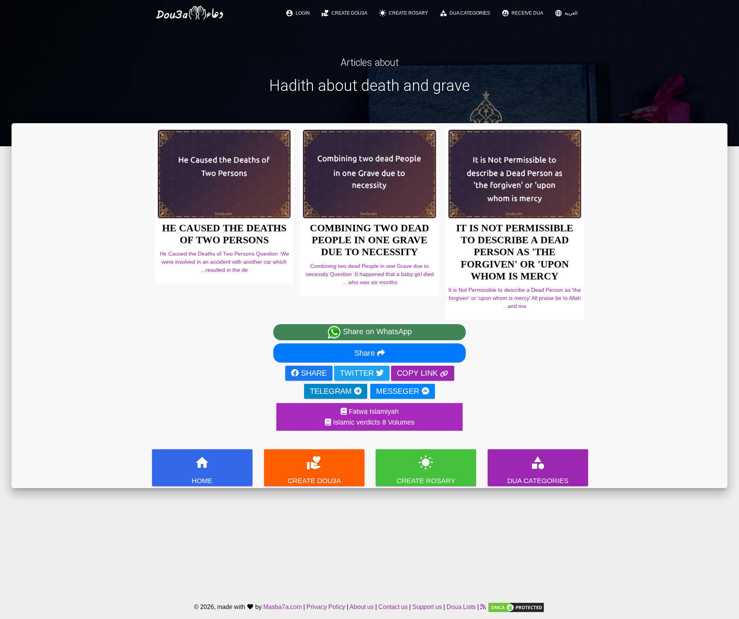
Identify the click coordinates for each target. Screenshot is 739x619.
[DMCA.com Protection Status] (516, 607)
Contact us (393, 607)
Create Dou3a (344, 13)
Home (202, 470)
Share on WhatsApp (376, 331)
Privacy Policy (325, 607)
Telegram (332, 391)
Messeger (398, 391)
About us (361, 607)
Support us (427, 607)
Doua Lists (461, 607)
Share (365, 353)
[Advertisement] (369, 542)
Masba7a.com (282, 607)
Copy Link (418, 373)
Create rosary (403, 13)
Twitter (358, 373)
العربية (566, 13)
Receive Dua (522, 13)
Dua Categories (465, 13)
